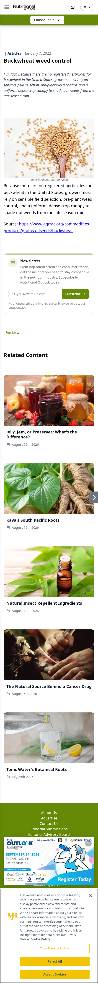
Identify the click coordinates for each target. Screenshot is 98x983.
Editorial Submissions (49, 829)
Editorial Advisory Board (49, 834)
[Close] (91, 896)
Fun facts (12, 332)
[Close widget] (88, 843)
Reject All (54, 961)
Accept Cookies (54, 974)
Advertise (49, 818)
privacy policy (17, 307)
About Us (49, 812)
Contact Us (49, 823)
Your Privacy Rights (54, 948)
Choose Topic (44, 20)
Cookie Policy (40, 939)
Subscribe (73, 294)
